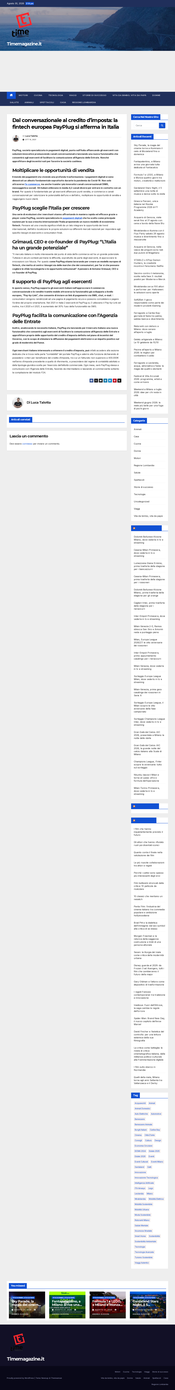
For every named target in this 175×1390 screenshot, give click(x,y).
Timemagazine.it (24, 43)
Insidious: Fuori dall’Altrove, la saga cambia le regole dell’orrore (148, 1008)
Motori (23, 95)
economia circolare (143, 1146)
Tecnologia (55, 95)
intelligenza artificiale (144, 1183)
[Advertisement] (87, 71)
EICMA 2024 (140, 1151)
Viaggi (73, 95)
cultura (148, 1140)
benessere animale (143, 1124)
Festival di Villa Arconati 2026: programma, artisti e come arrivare (148, 379)
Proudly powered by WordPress (20, 1378)
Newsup (44, 1378)
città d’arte (150, 1135)
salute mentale (141, 1225)
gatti (149, 1167)
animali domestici (142, 1108)
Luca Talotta (31, 136)
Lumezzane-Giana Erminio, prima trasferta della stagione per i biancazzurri (149, 566)
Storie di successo (95, 95)
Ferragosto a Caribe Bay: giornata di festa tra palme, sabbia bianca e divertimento (149, 316)
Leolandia (139, 1193)
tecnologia (140, 1247)
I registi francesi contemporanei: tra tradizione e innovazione (149, 994)
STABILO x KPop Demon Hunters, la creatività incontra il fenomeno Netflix (149, 263)
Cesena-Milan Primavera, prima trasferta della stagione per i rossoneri (149, 579)
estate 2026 (140, 1156)
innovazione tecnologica (146, 1177)
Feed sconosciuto (146, 806)
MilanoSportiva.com (148, 528)
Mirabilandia (140, 1199)
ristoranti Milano (142, 1220)
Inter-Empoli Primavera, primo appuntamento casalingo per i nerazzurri (147, 655)
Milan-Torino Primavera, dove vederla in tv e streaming (147, 791)
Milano (150, 1193)
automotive (156, 1114)
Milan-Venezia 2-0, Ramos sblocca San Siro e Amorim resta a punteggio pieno (148, 629)
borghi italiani (141, 1130)
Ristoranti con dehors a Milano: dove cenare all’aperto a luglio (146, 329)
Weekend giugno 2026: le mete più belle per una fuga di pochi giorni (148, 405)
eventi (151, 1156)
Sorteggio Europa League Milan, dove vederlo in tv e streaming (148, 679)
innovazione (140, 1172)
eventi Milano (157, 1162)
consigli (138, 1140)
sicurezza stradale (143, 1231)
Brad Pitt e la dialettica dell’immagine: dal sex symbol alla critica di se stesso (149, 925)
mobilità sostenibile (143, 1204)
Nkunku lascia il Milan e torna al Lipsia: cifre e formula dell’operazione (146, 777)
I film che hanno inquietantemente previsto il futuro (148, 832)
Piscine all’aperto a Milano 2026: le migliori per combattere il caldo (148, 352)
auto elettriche (141, 1114)
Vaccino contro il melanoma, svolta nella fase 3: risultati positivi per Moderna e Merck (149, 276)
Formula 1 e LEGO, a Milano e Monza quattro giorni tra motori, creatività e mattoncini (149, 177)
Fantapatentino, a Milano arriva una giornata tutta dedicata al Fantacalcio (147, 164)
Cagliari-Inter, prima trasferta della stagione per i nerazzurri (149, 605)
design (158, 1140)
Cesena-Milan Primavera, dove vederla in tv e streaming (147, 553)
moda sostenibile (143, 1215)
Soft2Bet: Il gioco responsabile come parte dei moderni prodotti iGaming (149, 302)
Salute (14, 102)
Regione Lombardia (84, 102)
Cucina (38, 95)
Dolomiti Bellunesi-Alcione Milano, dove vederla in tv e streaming (148, 539)
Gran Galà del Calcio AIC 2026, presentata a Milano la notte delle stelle (149, 735)
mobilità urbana (142, 1209)
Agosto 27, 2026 (23, 1310)
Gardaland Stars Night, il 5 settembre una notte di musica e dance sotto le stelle (149, 191)
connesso (27, 443)
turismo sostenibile (143, 1257)
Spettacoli (47, 102)
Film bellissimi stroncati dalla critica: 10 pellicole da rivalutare (149, 886)
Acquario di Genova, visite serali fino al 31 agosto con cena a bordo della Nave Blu (149, 220)
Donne (156, 95)
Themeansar (56, 1378)
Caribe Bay (155, 1130)
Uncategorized (141, 501)
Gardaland (139, 1167)
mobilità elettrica (156, 1199)
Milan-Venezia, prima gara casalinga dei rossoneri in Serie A (148, 692)
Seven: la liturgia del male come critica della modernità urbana (149, 955)
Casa (63, 102)
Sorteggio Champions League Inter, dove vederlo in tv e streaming (149, 721)
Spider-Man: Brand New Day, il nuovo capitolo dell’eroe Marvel (149, 1021)
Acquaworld (140, 1103)
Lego (150, 1188)
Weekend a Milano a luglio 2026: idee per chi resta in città (148, 392)
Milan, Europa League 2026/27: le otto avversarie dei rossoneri (148, 642)
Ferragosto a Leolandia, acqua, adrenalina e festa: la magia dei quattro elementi (149, 365)
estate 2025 (154, 1151)
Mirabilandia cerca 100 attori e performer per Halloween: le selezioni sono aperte (149, 289)
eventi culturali (141, 1162)
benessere (140, 1119)
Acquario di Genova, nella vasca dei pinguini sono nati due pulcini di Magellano (148, 249)
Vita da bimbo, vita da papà (129, 95)
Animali (29, 102)
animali (152, 1103)
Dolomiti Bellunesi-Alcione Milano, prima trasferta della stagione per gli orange (149, 592)
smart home (140, 1236)
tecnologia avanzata (144, 1252)
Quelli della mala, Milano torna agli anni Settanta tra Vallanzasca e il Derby (148, 1080)
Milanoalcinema (145, 820)
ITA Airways (140, 1188)
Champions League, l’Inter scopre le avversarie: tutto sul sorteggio (148, 764)
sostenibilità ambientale (145, 1241)
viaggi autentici (142, 1263)
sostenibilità (154, 1236)
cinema (138, 1135)
